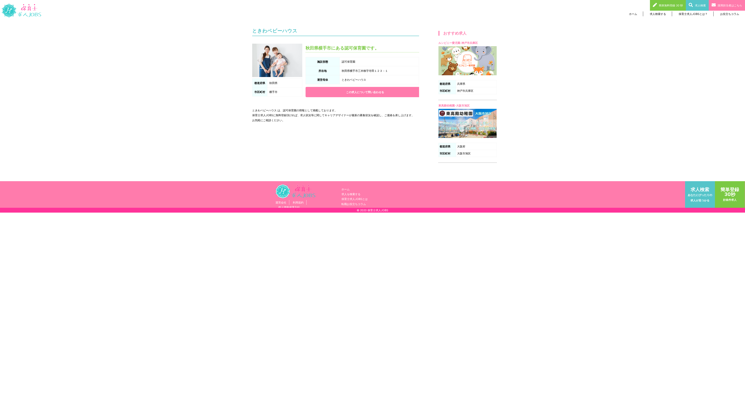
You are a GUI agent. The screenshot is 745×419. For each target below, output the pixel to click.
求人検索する (658, 14)
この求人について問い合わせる (365, 92)
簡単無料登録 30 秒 (671, 5)
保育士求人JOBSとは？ (693, 14)
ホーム (633, 14)
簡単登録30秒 (730, 194)
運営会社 (280, 202)
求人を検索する (350, 194)
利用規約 (298, 202)
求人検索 (700, 5)
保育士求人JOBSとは (354, 199)
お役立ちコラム (729, 14)
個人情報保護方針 (289, 207)
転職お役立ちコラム (353, 204)
